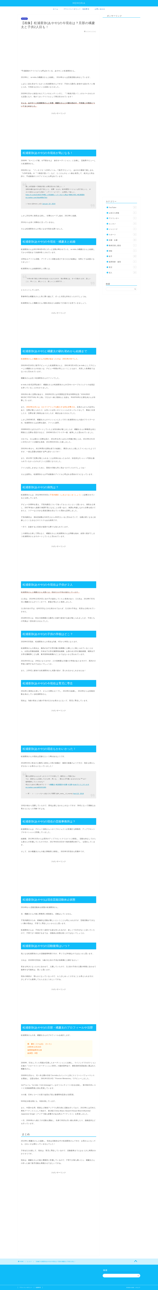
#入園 (70, 784)
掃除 (122, 251)
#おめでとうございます (81, 784)
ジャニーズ (122, 229)
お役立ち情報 (122, 213)
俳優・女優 (122, 240)
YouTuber (122, 207)
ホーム (55, 9)
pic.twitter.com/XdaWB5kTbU (36, 197)
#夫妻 (65, 784)
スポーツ (122, 235)
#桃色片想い (72, 195)
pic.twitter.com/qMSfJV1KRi (36, 787)
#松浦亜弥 (81, 195)
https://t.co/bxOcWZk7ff (34, 195)
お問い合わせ (100, 9)
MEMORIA (79, 3)
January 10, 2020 (48, 204)
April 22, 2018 (78, 793)
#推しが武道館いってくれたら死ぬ (55, 195)
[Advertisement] (58, 51)
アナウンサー (122, 218)
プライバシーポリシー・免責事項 (76, 9)
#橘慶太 (52, 784)
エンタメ (24, 18)
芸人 (122, 273)
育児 (122, 267)
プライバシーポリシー (25, 1287)
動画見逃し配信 (122, 245)
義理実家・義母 (122, 262)
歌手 (122, 256)
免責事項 (38, 1287)
